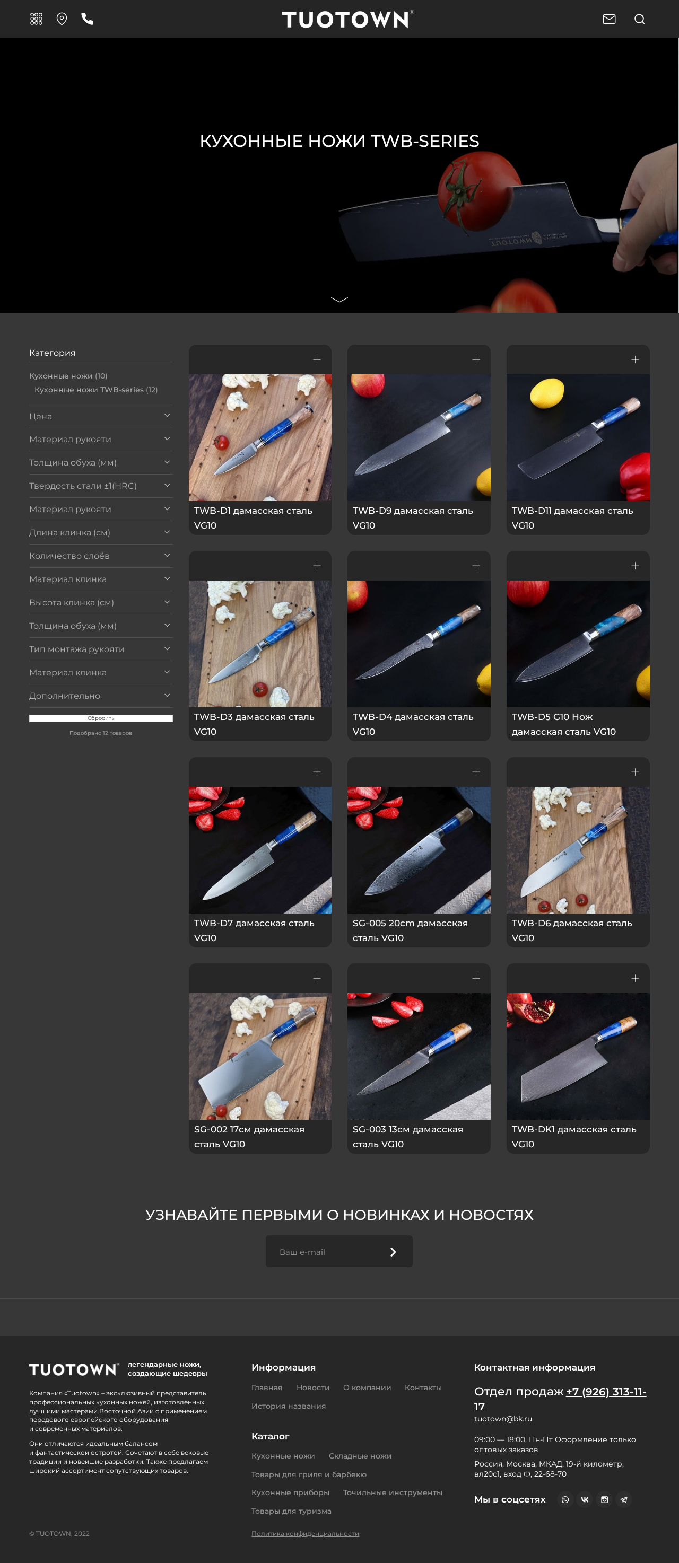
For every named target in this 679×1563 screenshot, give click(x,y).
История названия (288, 1406)
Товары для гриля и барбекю (309, 1474)
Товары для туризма (291, 1511)
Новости (313, 1387)
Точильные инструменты (392, 1492)
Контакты (423, 1387)
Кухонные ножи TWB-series (96, 389)
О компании (367, 1387)
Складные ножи (360, 1456)
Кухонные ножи (68, 376)
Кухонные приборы (290, 1492)
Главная (267, 1387)
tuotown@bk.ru (503, 1419)
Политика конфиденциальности (305, 1534)
